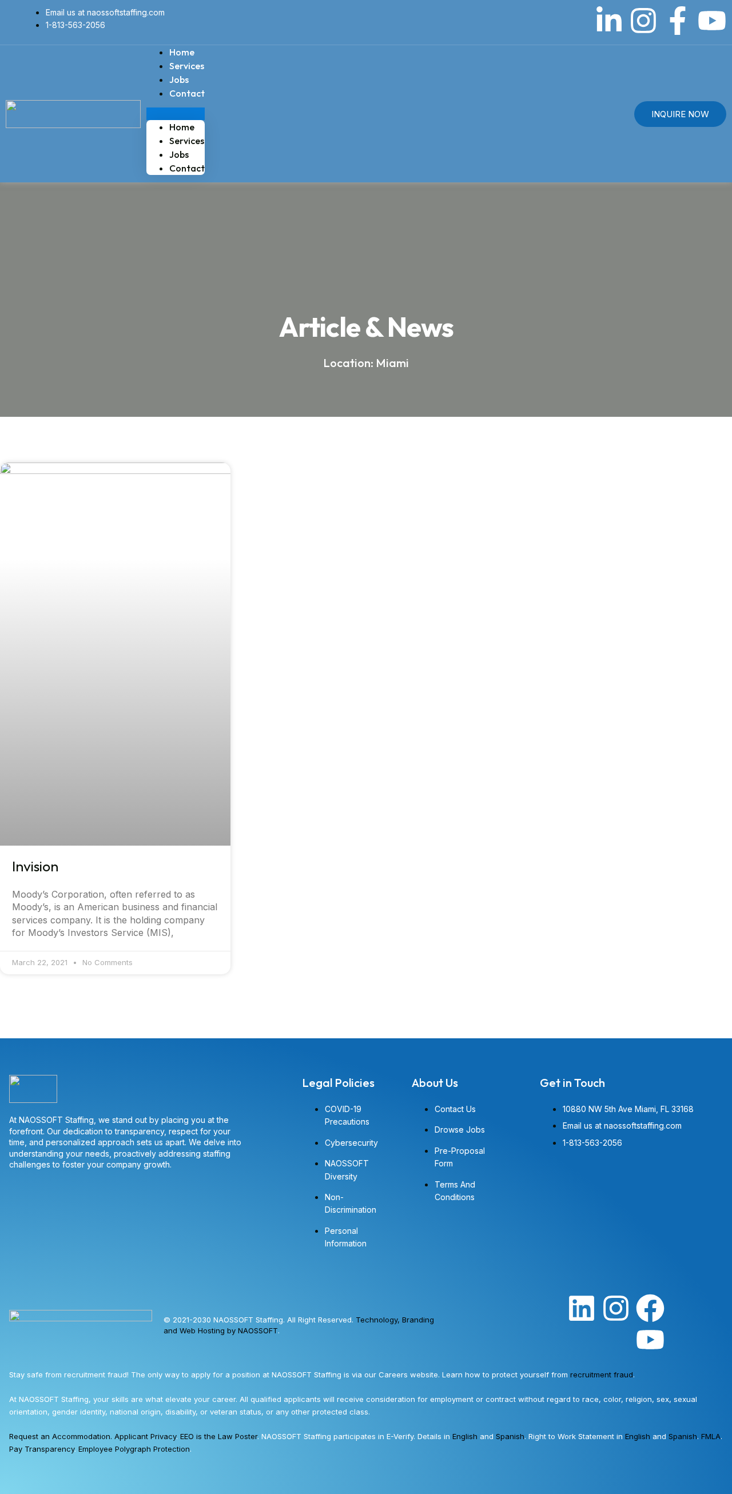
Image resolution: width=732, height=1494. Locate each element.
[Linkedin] (581, 1308)
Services (186, 140)
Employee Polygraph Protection (134, 1448)
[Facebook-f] (677, 20)
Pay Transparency (41, 1448)
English (465, 1436)
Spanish (510, 1436)
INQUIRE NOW (680, 114)
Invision (35, 866)
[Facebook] (650, 1308)
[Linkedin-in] (609, 20)
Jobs (179, 154)
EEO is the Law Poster (218, 1436)
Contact (187, 93)
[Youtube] (712, 20)
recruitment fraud (601, 1374)
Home (181, 127)
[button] (175, 113)
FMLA (711, 1436)
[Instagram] (643, 20)
